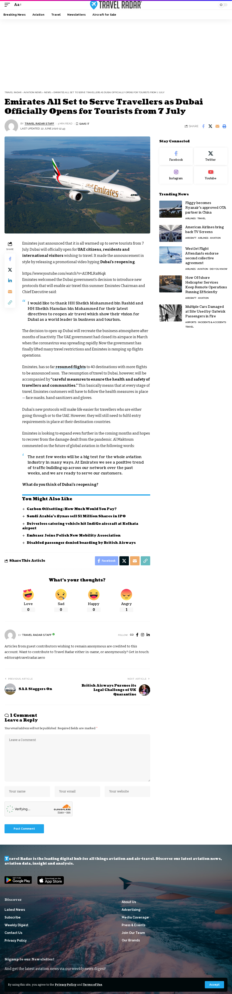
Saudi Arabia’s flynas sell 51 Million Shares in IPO (76, 516)
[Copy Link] (10, 302)
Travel (201, 218)
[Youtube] (210, 175)
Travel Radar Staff (39, 123)
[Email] (217, 126)
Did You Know (218, 269)
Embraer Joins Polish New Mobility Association (74, 535)
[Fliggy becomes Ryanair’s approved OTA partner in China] (170, 209)
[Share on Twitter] (210, 126)
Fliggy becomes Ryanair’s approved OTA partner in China (205, 208)
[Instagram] (142, 635)
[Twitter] (210, 156)
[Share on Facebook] (203, 126)
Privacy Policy (65, 984)
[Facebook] (137, 635)
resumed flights (70, 367)
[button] (214, 984)
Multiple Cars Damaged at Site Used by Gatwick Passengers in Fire (205, 311)
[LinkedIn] (148, 635)
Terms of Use (92, 984)
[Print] (224, 126)
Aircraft (190, 238)
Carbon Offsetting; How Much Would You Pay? (72, 509)
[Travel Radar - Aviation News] (116, 5)
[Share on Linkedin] (10, 280)
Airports (190, 322)
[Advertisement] (116, 53)
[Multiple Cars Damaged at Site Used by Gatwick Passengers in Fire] (170, 312)
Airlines (190, 218)
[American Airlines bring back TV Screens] (170, 233)
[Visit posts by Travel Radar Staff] (11, 126)
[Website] (132, 635)
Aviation (215, 238)
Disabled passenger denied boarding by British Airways (81, 543)
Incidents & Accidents (212, 322)
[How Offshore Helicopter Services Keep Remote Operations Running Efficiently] (170, 283)
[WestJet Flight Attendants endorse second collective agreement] (170, 254)
